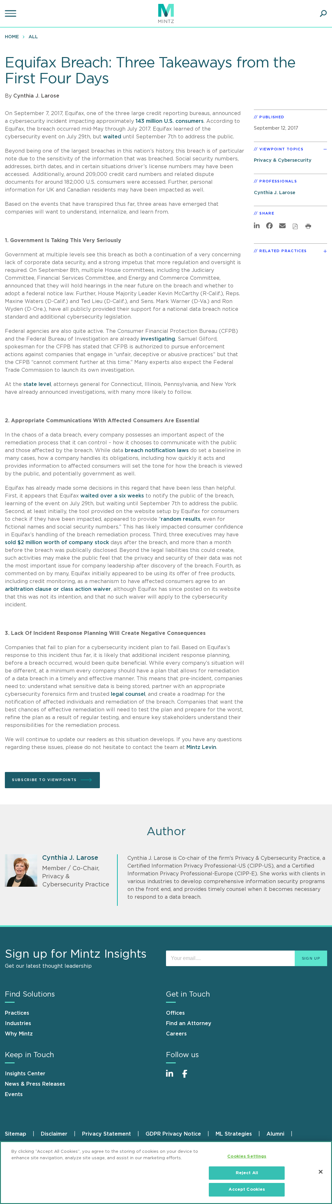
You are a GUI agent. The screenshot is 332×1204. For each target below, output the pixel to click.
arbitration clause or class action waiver (58, 589)
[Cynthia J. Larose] (21, 870)
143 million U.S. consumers (169, 121)
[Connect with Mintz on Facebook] (188, 1077)
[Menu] (11, 13)
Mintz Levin (201, 747)
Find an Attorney (188, 1023)
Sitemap (15, 1134)
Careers (176, 1033)
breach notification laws (157, 450)
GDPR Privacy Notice (173, 1134)
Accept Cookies (247, 1189)
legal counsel (128, 694)
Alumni (275, 1134)
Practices (17, 1013)
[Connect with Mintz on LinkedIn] (172, 1077)
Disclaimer (54, 1134)
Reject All (247, 1173)
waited (112, 136)
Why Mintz (19, 1033)
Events (14, 1094)
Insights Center (25, 1073)
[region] (166, 1172)
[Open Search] (323, 13)
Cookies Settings (246, 1156)
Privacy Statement (106, 1134)
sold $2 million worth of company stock (57, 542)
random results (180, 519)
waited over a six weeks (113, 495)
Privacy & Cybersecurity (283, 160)
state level (36, 384)
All (33, 37)
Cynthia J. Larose (36, 96)
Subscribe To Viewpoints (44, 780)
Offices (175, 1013)
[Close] (321, 1172)
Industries (18, 1023)
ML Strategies (234, 1134)
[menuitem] (13, 37)
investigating (158, 339)
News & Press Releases (35, 1084)
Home (12, 37)
